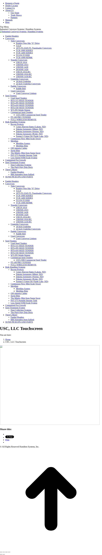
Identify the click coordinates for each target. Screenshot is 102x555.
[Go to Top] (51, 549)
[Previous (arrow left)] (1, 554)
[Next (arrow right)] (4, 554)
